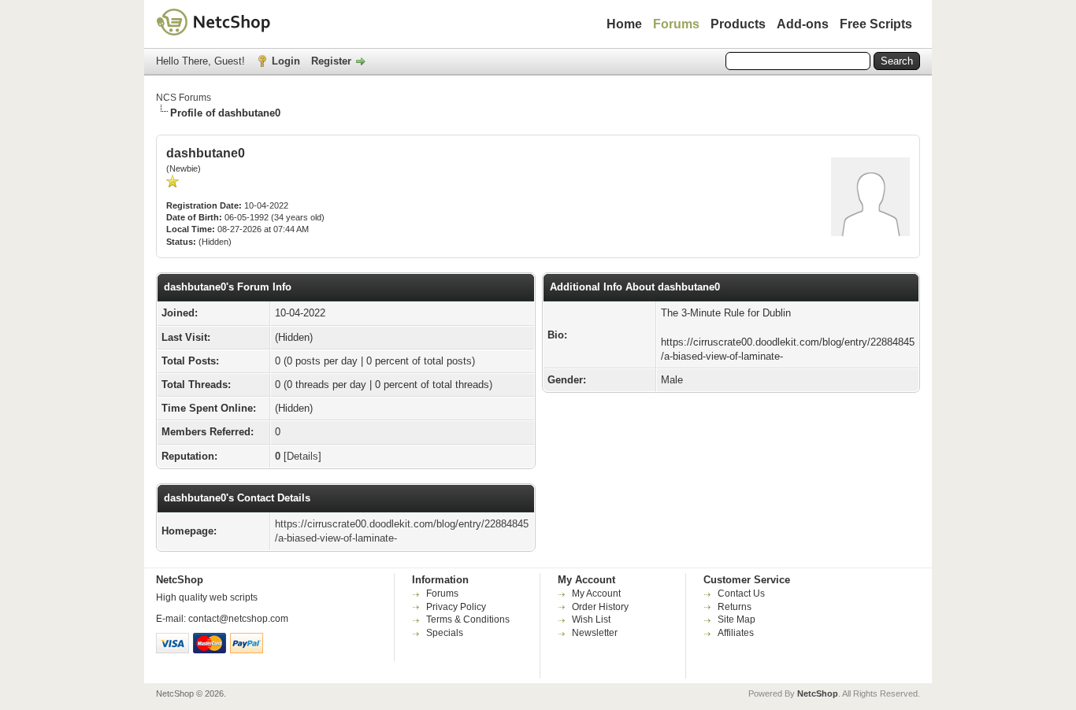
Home (624, 24)
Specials (444, 632)
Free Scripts (876, 24)
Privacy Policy (456, 606)
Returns (734, 606)
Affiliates (736, 632)
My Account (596, 593)
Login (286, 61)
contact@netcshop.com (238, 618)
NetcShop (817, 693)
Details (302, 456)
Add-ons (803, 24)
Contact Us (741, 593)
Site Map (736, 619)
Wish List (591, 619)
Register (331, 61)
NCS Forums (183, 97)
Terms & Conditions (468, 619)
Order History (600, 606)
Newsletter (595, 632)
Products (738, 24)
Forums (676, 24)
